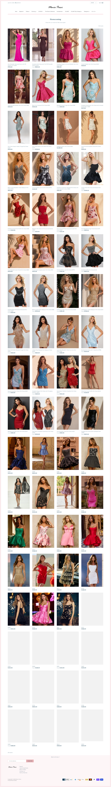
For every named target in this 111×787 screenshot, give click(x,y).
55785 (82, 705)
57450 (9, 510)
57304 (9, 549)
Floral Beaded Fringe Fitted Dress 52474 (90, 228)
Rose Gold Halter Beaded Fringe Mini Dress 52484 (18, 350)
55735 (33, 705)
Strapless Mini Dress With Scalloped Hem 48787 (91, 432)
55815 (58, 666)
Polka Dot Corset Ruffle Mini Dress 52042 (91, 391)
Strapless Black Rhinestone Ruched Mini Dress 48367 (17, 310)
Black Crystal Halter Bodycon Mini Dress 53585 (43, 309)
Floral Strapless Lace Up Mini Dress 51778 (42, 187)
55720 (33, 627)
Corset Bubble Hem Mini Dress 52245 (90, 64)
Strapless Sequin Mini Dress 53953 (65, 146)
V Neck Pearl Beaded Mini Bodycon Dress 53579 (42, 350)
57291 (58, 471)
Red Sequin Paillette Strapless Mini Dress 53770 (66, 392)
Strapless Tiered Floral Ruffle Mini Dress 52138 (18, 228)
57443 (33, 510)
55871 (58, 627)
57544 (33, 549)
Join (13, 2)
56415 (9, 588)
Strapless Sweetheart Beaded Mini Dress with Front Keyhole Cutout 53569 (67, 188)
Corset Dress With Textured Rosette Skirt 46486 (91, 188)
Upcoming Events (24, 768)
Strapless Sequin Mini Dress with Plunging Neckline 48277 (42, 392)
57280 (82, 549)
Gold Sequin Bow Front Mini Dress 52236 (66, 309)
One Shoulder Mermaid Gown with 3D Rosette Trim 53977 (17, 65)
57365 (58, 510)
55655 (9, 705)
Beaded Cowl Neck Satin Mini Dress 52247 (18, 431)
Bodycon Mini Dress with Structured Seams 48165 (42, 229)
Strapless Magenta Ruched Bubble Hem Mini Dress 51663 (67, 65)
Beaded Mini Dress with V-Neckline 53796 (91, 350)
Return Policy (23, 769)
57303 (58, 549)
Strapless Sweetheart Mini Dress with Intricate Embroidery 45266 (92, 106)
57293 (33, 471)
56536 (33, 588)
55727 (82, 627)
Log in (9, 2)
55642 (58, 744)
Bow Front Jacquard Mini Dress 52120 (41, 105)
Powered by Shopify (12, 780)
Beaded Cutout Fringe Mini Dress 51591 (66, 105)
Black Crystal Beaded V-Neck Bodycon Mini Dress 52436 (18, 188)
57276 (9, 471)
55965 (9, 627)
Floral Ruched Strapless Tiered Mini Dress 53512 (91, 147)
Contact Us (22, 771)
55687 (82, 666)
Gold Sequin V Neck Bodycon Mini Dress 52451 (92, 309)
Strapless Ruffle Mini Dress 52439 (89, 270)
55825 (9, 744)
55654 (58, 705)
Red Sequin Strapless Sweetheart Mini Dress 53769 (42, 432)
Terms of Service (23, 772)
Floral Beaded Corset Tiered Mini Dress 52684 (18, 270)
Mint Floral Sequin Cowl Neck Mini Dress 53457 (41, 147)
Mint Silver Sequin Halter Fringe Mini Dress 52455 (18, 147)
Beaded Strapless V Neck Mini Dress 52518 (17, 391)
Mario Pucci (18, 779)
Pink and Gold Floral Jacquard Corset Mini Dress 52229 (67, 229)
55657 (33, 744)
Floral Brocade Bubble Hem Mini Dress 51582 (18, 105)
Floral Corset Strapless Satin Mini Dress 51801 (42, 270)
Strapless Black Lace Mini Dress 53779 (66, 270)
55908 (33, 666)
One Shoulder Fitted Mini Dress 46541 (66, 431)
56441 (58, 588)
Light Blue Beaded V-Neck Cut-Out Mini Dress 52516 (66, 350)
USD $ (92, 2)
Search (21, 766)
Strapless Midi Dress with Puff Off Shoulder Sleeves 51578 (42, 65)
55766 (9, 666)
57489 (82, 471)
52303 (82, 744)
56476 (82, 588)
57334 (82, 510)
